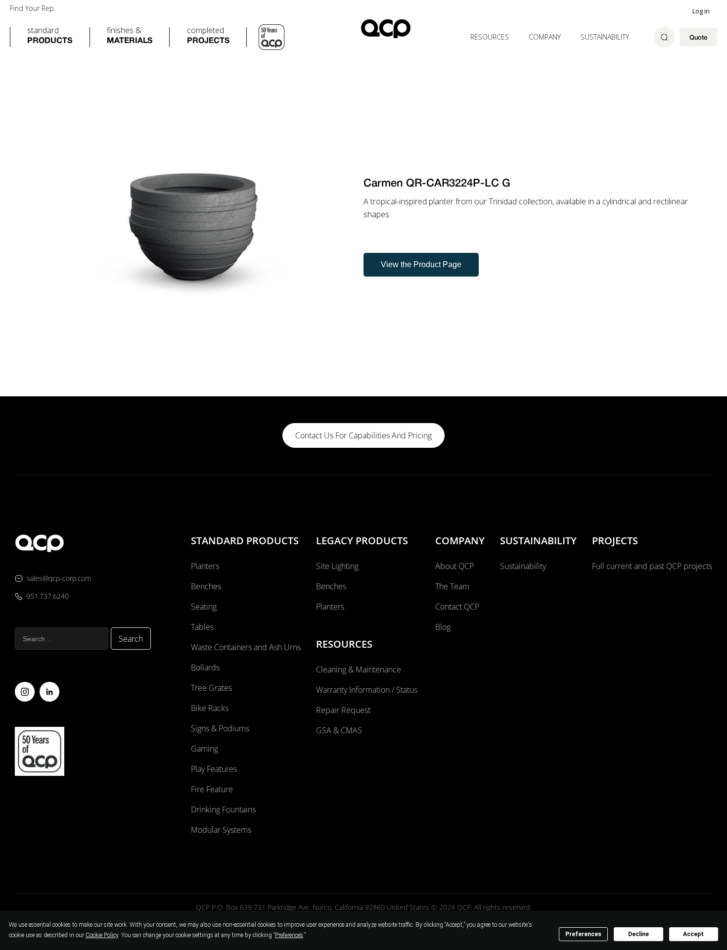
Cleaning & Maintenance (358, 669)
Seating (204, 606)
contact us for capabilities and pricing (363, 435)
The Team (452, 586)
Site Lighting (337, 566)
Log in (701, 10)
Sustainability (605, 37)
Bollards (205, 667)
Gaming (204, 748)
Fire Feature (212, 789)
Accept (693, 934)
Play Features (214, 768)
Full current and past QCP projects (652, 566)
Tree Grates (211, 687)
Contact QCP (457, 606)
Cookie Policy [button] (102, 935)
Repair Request (343, 710)
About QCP (454, 566)
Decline (638, 934)
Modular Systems (221, 829)
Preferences (583, 934)
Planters (205, 566)
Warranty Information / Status (367, 689)
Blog (443, 626)
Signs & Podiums (220, 728)
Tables (202, 626)
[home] (385, 28)
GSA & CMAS (339, 730)
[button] (50, 37)
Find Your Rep (32, 8)
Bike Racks (209, 708)
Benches (206, 586)
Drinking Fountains (223, 809)
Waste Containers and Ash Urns (246, 647)
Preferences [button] (289, 935)
